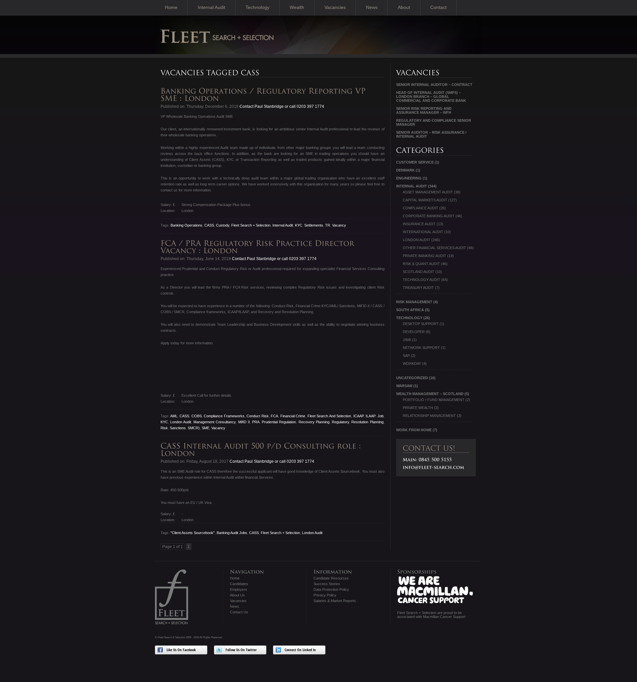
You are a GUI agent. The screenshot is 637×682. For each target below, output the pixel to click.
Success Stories (327, 584)
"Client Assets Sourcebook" (193, 533)
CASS (209, 225)
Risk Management (414, 302)
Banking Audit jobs (232, 533)
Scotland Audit (418, 272)
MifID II (244, 422)
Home (171, 7)
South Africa (410, 310)
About (404, 7)
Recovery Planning (314, 422)
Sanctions (178, 428)
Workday (412, 364)
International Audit (423, 232)
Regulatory (340, 422)
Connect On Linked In (300, 650)
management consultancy (214, 422)
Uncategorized (412, 378)
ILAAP (370, 416)
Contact (438, 7)
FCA (274, 416)
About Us (237, 595)
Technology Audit (421, 280)
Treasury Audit (418, 288)
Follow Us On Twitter (241, 650)
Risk (164, 428)
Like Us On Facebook (181, 650)
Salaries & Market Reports (335, 601)
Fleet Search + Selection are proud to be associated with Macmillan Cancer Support (431, 615)
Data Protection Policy (331, 589)
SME (205, 428)
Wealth (297, 7)
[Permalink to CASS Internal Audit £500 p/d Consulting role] (262, 449)
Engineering (409, 178)
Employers (238, 589)
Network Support (421, 348)
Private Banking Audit (424, 256)
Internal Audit (211, 7)
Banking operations (186, 225)
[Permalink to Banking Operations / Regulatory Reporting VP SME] (264, 94)
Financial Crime (292, 416)
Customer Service (415, 162)
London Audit (180, 422)
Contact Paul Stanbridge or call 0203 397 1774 (281, 106)
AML (173, 416)
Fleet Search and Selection (329, 416)
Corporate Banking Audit (429, 216)
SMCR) (194, 428)
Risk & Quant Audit (421, 264)
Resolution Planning (367, 422)
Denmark (405, 170)
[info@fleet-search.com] (433, 467)
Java (407, 340)
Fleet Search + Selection (250, 225)
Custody (222, 225)
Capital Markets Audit (425, 200)
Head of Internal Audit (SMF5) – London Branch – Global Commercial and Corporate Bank (431, 96)
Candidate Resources (331, 578)
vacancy (339, 225)
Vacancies (335, 7)
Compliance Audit (420, 208)
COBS (196, 416)
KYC (298, 225)
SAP (406, 356)
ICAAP (358, 416)
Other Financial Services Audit (434, 248)
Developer (414, 332)
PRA (255, 422)
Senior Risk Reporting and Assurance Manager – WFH (424, 110)
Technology (257, 7)
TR (327, 225)
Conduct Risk (257, 416)
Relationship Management (429, 416)
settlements (313, 225)
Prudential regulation (279, 422)
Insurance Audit (419, 224)
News (372, 7)
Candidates (239, 584)
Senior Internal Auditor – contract (434, 85)
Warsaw (404, 386)
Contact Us (239, 612)
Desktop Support (421, 324)
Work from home (414, 430)
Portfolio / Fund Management (433, 400)
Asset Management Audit (428, 192)
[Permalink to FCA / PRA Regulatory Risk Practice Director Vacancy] (259, 247)
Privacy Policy (325, 595)
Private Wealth (418, 408)
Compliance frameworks (224, 416)
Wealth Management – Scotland (429, 394)
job (381, 416)
